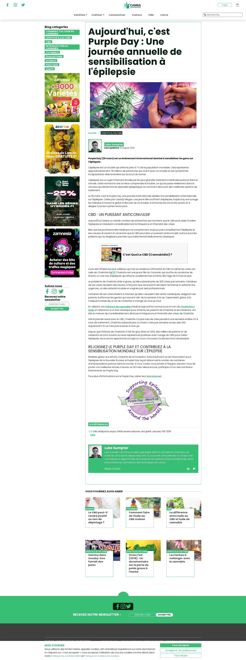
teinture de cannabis (118, 306)
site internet (153, 376)
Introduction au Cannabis (57, 47)
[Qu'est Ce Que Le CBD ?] (111, 254)
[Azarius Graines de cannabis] (62, 149)
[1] (114, 272)
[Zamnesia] (62, 97)
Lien (92, 434)
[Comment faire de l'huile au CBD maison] (143, 507)
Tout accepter (180, 645)
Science (51, 60)
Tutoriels (52, 52)
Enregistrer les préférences (180, 650)
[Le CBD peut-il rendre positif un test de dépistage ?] (102, 507)
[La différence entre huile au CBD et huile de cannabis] (183, 507)
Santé (50, 68)
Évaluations (54, 56)
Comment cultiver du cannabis (60, 32)
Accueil (92, 133)
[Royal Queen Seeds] (62, 201)
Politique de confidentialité (66, 656)
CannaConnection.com (132, 5)
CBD (48, 41)
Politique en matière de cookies (101, 656)
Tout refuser (181, 655)
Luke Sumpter (114, 144)
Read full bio (112, 468)
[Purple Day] (143, 400)
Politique (52, 64)
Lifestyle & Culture (58, 37)
